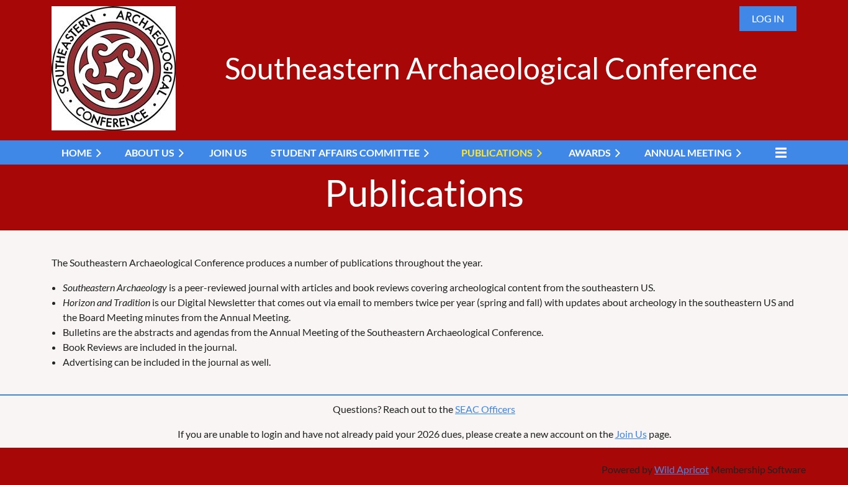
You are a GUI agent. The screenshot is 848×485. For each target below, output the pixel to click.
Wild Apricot (681, 469)
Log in (768, 18)
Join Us (631, 434)
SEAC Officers (485, 409)
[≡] (777, 152)
